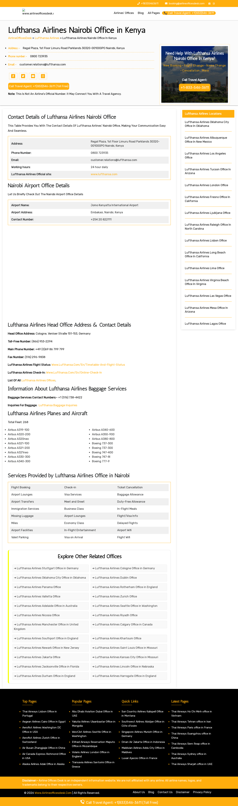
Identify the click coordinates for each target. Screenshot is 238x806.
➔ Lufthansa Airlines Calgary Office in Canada (122, 624)
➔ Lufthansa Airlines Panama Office (37, 587)
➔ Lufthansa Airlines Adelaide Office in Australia (45, 606)
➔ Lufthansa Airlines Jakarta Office (37, 657)
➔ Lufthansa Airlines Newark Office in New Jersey (46, 647)
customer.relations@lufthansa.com (43, 64)
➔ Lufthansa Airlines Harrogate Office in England (124, 676)
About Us (139, 792)
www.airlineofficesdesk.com (53, 793)
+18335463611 (149, 3)
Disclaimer (183, 792)
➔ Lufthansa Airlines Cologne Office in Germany (123, 568)
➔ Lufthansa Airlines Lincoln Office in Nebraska (123, 666)
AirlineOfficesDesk (20, 38)
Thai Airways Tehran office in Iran (191, 721)
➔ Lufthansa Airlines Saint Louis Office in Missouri (125, 647)
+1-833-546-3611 (195, 87)
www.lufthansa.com (104, 174)
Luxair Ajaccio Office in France (139, 758)
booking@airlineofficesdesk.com (186, 3)
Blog (151, 792)
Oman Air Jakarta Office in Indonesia (143, 742)
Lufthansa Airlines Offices (38, 380)
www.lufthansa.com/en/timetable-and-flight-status (88, 364)
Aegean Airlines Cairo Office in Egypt (44, 721)
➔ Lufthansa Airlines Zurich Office (114, 596)
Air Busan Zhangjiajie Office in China (43, 747)
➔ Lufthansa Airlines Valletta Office (37, 596)
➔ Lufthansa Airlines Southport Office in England (46, 638)
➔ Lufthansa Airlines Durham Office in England (44, 676)
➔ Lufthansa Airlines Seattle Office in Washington (125, 606)
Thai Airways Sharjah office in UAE (191, 764)
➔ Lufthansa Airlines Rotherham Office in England (125, 587)
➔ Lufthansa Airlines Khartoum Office (116, 638)
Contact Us (165, 792)
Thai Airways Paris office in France (191, 727)
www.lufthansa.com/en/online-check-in (74, 372)
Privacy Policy (202, 792)
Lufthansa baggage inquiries (58, 405)
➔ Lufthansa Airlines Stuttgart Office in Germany (46, 568)
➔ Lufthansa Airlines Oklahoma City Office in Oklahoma (50, 577)
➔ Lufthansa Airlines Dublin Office (114, 577)
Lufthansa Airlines (47, 38)
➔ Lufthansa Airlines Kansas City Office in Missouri (125, 657)
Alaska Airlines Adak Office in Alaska (43, 764)
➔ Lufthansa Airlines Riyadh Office (114, 615)
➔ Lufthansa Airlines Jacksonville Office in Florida (46, 666)
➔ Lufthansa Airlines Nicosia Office (37, 615)
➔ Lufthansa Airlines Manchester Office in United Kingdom (46, 627)
